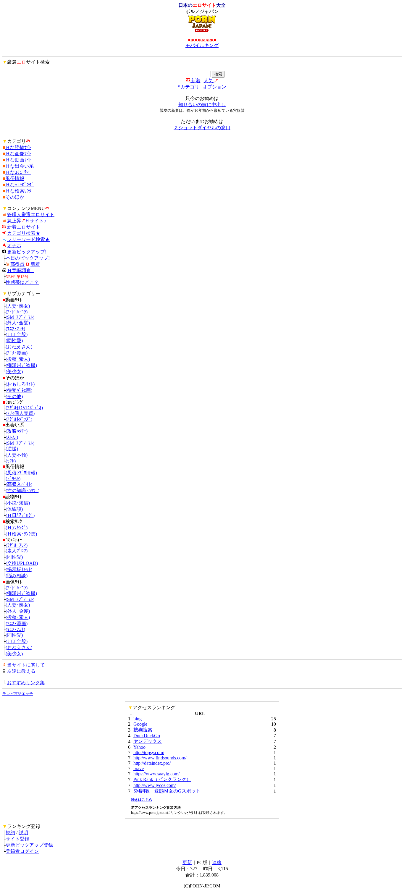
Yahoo (139, 747)
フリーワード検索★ (28, 239)
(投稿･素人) (18, 359)
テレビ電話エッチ (17, 693)
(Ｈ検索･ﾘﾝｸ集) (21, 533)
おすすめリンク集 (26, 682)
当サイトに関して (26, 664)
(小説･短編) (18, 502)
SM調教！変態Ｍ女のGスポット (167, 790)
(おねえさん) (19, 346)
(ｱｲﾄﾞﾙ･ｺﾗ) (17, 311)
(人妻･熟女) (18, 305)
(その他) (14, 396)
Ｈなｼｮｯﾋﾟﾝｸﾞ (19, 184)
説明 (23, 832)
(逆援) (12, 448)
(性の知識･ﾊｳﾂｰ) (22, 490)
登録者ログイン (22, 851)
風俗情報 (14, 178)
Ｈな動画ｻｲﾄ (18, 159)
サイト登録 (17, 838)
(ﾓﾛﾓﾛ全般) (17, 334)
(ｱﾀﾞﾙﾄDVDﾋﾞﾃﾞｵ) (24, 407)
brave (138, 768)
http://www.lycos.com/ (154, 785)
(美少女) (14, 371)
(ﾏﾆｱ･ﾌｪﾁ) (15, 328)
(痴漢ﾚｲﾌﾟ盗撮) (21, 365)
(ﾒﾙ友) (12, 437)
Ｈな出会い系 (19, 166)
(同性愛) (14, 340)
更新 (187, 862)
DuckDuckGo (146, 735)
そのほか (14, 197)
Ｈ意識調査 (20, 270)
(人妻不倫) (17, 454)
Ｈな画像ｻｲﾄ (18, 153)
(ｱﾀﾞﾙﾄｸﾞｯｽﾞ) (19, 419)
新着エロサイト (23, 226)
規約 (10, 832)
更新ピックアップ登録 (29, 845)
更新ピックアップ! (26, 251)
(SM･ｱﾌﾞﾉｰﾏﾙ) (20, 317)
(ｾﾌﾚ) (11, 460)
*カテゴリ (188, 86)
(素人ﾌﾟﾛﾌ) (17, 550)
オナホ (14, 245)
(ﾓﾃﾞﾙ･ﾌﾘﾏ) (17, 545)
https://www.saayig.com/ (156, 773)
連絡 (217, 862)
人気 (209, 80)
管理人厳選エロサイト (30, 214)
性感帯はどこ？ (22, 282)
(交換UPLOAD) (22, 563)
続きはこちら (141, 800)
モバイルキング (202, 45)
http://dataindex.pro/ (152, 763)
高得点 (17, 264)
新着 (195, 80)
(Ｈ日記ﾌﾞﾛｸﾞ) (20, 515)
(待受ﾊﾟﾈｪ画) (19, 390)
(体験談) (14, 509)
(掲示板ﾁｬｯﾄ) (19, 569)
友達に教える (21, 671)
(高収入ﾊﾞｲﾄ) (19, 484)
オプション (214, 86)
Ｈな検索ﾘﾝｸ (18, 190)
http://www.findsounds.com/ (159, 757)
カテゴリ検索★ (23, 233)
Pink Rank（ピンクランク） (162, 779)
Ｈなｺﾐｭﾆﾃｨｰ (18, 172)
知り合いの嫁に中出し (202, 104)
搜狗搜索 (142, 729)
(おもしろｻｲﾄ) (20, 384)
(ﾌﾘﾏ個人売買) (20, 413)
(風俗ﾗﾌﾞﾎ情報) (21, 472)
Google (140, 724)
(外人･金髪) (18, 322)
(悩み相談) (17, 575)
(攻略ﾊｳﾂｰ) (17, 431)
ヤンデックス (147, 741)
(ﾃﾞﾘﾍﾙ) (13, 478)
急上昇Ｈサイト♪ (26, 220)
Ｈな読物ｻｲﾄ (18, 147)
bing (137, 718)
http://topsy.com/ (148, 752)
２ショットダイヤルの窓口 (202, 127)
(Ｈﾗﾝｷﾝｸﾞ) (17, 527)
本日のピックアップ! (28, 258)
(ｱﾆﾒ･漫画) (17, 352)
